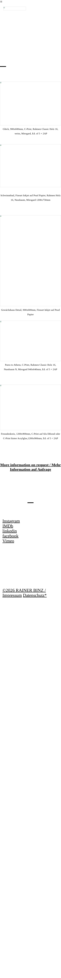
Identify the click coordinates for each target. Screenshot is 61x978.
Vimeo (8, 540)
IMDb (7, 526)
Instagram (11, 521)
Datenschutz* (35, 595)
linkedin (9, 531)
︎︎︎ (3, 63)
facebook (10, 535)
